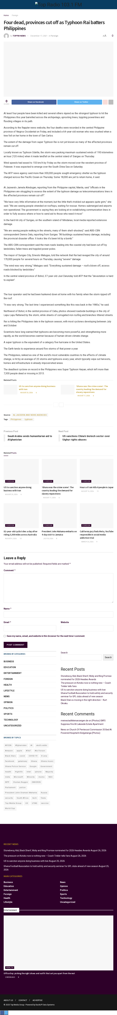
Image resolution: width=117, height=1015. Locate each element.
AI (31, 745)
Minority (31, 777)
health (8, 772)
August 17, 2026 (83, 396)
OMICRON (36, 782)
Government (46, 766)
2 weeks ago (10, 977)
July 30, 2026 (48, 538)
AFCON (8, 745)
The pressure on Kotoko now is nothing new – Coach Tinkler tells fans (37, 856)
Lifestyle (9, 690)
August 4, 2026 (11, 538)
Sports (8, 714)
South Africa (22, 798)
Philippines (16, 419)
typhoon (29, 419)
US (26, 803)
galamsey (22, 761)
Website (65, 622)
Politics (9, 708)
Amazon (9, 751)
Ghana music (47, 761)
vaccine (45, 803)
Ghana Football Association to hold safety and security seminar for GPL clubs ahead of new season (51, 866)
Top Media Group (13, 803)
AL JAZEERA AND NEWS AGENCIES (30, 415)
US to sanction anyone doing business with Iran (83, 690)
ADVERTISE (38, 1000)
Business (9, 661)
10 (20, 538)
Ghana (34, 761)
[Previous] (55, 405)
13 (97, 491)
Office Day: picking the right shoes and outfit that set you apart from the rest (39, 973)
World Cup (10, 808)
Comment (10, 570)
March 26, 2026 (87, 542)
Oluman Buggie (20, 782)
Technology (11, 720)
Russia (44, 793)
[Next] (61, 405)
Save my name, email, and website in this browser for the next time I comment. (46, 636)
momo (42, 777)
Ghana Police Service (15, 766)
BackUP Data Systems (45, 1005)
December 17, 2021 (38, 36)
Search (64, 652)
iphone (38, 772)
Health (8, 685)
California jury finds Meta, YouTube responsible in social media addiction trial (96, 534)
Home (6, 15)
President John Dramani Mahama (21, 793)
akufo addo (41, 745)
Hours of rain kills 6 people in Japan (97, 487)
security (9, 798)
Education (10, 667)
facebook (9, 761)
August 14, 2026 (87, 491)
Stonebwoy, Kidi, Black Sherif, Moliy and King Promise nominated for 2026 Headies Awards (47, 850)
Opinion (8, 702)
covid (22, 756)
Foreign (15, 15)
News (7, 696)
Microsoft (18, 777)
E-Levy (44, 756)
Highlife (19, 772)
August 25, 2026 (26, 392)
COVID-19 (33, 756)
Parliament (10, 787)
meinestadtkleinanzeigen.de (74, 720)
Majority (49, 772)
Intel (29, 772)
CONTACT (23, 1000)
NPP (7, 782)
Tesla (43, 798)
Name (8, 608)
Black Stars (10, 756)
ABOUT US (8, 1000)
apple (19, 751)
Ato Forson (40, 751)
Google (33, 766)
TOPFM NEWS (19, 36)
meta (7, 777)
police (23, 787)
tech (34, 798)
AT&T (28, 751)
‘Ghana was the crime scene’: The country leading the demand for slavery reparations (92, 389)
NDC (51, 777)
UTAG (34, 803)
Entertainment (13, 673)
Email (7, 622)
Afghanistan (21, 745)
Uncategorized (12, 725)
